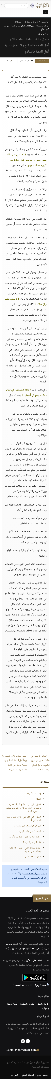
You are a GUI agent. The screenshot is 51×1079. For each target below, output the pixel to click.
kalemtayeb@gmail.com (21, 1050)
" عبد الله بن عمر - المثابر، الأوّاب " (24, 837)
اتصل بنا (15, 1075)
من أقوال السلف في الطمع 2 (27, 826)
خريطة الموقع (28, 1075)
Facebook (28, 1041)
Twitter (23, 1041)
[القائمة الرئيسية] (45, 12)
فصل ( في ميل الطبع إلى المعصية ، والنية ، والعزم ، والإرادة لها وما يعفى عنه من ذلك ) (23, 808)
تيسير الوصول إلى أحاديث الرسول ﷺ (29, 871)
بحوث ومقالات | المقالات (26, 22)
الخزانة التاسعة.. (33, 857)
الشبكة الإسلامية (27, 1004)
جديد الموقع (42, 1075)
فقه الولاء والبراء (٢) (31, 842)
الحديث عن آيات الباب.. (29, 831)
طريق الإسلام (43, 1004)
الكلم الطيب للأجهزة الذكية (29, 961)
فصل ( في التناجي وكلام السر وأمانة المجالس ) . (23, 819)
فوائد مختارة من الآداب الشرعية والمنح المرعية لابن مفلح (26, 27)
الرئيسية (45, 22)
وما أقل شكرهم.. (33, 793)
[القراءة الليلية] (31, 5)
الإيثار (38, 799)
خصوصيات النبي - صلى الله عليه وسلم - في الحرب (25, 850)
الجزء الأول (41, 34)
